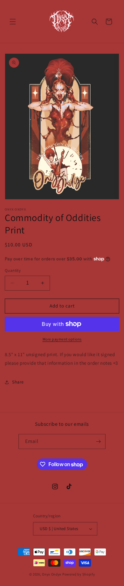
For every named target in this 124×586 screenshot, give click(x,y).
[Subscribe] (98, 441)
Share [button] (18, 382)
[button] (13, 22)
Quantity (13, 270)
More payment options (62, 339)
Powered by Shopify (78, 574)
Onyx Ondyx (51, 574)
